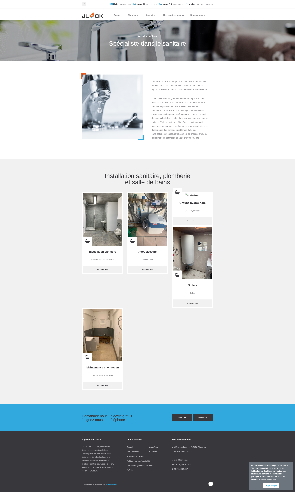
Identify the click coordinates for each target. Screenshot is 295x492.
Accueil (117, 15)
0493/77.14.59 (151, 4)
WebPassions (111, 484)
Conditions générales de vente (140, 466)
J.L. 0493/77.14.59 (181, 452)
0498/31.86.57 (177, 4)
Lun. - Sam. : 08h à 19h (204, 4)
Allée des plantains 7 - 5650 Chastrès (189, 447)
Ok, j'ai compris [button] (271, 486)
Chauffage (133, 15)
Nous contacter (197, 15)
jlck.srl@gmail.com (124, 4)
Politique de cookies (136, 456)
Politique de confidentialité (138, 461)
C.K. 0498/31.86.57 (181, 460)
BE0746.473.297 (180, 469)
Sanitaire (150, 15)
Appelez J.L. (182, 418)
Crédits (130, 470)
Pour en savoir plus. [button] (268, 480)
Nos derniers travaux (173, 15)
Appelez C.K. (203, 418)
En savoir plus (102, 269)
